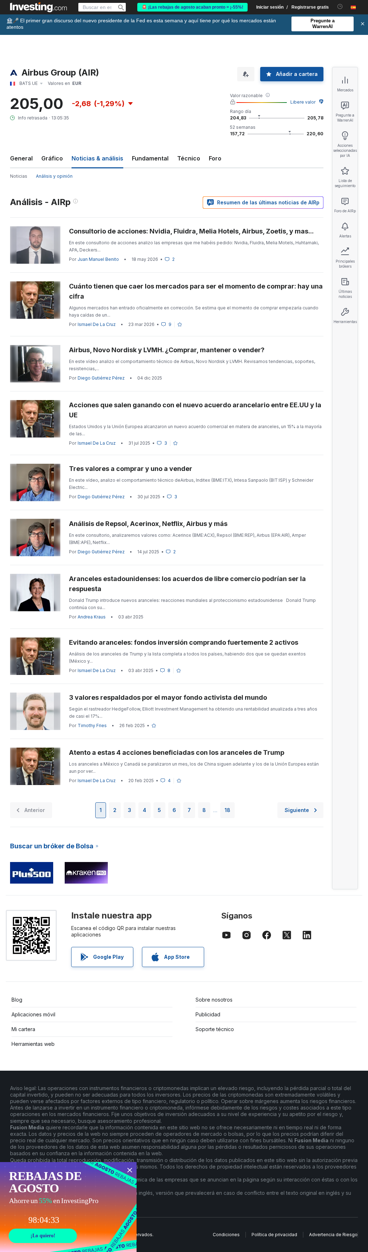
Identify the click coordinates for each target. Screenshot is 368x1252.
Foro (215, 158)
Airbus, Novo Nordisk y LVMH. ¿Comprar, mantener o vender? (166, 350)
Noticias (18, 176)
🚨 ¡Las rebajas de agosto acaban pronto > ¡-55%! (192, 7)
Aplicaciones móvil (33, 1014)
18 (227, 810)
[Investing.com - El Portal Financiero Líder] (38, 7)
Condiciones (226, 1234)
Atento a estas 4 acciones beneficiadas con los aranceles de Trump (176, 752)
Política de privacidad (274, 1234)
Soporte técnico (215, 1029)
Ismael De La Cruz (97, 324)
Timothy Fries (92, 725)
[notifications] (340, 6)
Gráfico (52, 158)
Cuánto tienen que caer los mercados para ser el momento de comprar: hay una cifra (196, 291)
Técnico (188, 158)
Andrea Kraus (92, 617)
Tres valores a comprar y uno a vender (130, 468)
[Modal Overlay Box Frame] (68, 1207)
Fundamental (150, 158)
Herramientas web (33, 1044)
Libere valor (303, 102)
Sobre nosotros (214, 1000)
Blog (17, 1000)
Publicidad (208, 1014)
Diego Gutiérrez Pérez (101, 378)
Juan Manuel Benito (98, 259)
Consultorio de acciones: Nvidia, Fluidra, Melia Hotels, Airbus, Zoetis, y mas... (191, 231)
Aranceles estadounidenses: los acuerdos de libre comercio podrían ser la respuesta (187, 584)
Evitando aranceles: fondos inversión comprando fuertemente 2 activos (184, 642)
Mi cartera (23, 1029)
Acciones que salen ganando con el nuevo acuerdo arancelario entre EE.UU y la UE (195, 410)
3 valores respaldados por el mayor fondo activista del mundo (168, 697)
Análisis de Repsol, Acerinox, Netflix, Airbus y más (148, 523)
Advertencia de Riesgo (333, 1234)
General (21, 158)
